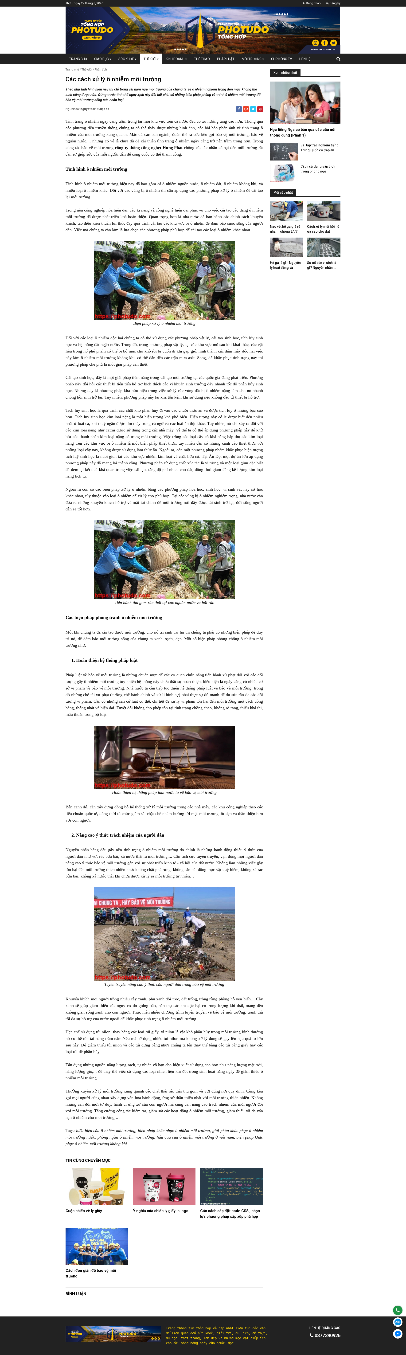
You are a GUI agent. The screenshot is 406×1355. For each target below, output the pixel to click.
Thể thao (202, 59)
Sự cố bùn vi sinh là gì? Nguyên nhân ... (321, 265)
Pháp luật (225, 59)
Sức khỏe (126, 59)
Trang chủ (78, 59)
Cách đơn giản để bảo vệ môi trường (91, 1273)
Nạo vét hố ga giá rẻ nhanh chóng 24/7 (285, 229)
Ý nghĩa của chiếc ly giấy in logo (160, 1211)
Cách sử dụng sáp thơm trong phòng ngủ (318, 168)
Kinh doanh (175, 59)
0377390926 (326, 1335)
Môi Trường (252, 59)
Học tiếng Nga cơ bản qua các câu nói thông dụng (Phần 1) (302, 132)
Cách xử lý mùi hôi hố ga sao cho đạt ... (323, 229)
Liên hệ (304, 59)
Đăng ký (334, 3)
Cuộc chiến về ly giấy (84, 1211)
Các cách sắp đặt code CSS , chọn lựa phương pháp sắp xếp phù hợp (230, 1214)
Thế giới (150, 59)
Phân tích (101, 69)
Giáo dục (101, 59)
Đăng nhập (313, 3)
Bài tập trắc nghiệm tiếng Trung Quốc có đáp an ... (320, 147)
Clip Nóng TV (281, 59)
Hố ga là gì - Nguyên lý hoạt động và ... (285, 265)
